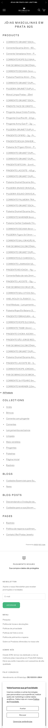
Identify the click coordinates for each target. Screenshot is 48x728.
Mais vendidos (13, 442)
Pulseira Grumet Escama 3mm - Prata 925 (26, 182)
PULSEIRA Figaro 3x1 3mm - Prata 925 (25, 234)
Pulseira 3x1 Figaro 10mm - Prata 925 (24, 147)
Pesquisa (6, 620)
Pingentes (11, 447)
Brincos (10, 412)
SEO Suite (42, 544)
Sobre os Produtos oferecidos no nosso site (21, 641)
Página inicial (12, 459)
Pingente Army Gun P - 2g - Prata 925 (24, 123)
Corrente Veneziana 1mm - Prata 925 (24, 53)
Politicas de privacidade (12, 628)
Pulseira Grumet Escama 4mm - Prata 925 (27, 357)
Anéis (9, 407)
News (9, 486)
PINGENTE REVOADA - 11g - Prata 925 (25, 269)
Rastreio (10, 465)
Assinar (11, 605)
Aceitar (23, 708)
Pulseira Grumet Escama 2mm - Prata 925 (26, 211)
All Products (8, 392)
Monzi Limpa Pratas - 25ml (19, 94)
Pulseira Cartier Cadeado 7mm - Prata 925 (27, 223)
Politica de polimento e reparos (15, 637)
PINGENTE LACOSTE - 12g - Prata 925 (25, 281)
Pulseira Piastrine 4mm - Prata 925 (23, 77)
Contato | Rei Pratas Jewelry (19, 534)
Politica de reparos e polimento (21, 528)
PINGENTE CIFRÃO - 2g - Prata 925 (23, 135)
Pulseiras (10, 453)
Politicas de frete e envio (13, 633)
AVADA (36, 544)
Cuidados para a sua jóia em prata (22, 507)
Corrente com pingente (17, 418)
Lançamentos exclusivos (18, 430)
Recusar (22, 715)
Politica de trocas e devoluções (15, 624)
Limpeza (10, 436)
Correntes (11, 424)
